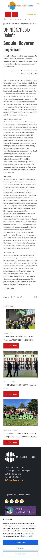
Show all (32, 14)
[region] (20, 537)
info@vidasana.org (14, 480)
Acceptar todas (20, 542)
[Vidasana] (20, 5)
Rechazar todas (20, 554)
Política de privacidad (26, 536)
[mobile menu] (38, 4)
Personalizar (20, 548)
